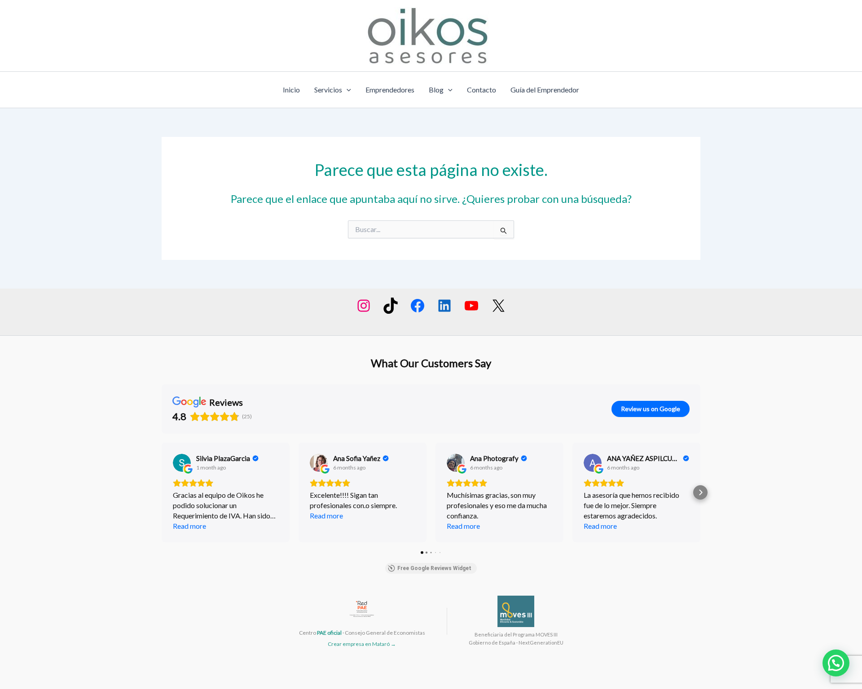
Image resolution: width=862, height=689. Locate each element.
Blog (436, 89)
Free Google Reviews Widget (434, 568)
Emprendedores (389, 89)
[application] (346, 90)
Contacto (481, 89)
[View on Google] (182, 463)
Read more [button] (189, 526)
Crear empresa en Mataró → (362, 644)
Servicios (328, 89)
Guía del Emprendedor (544, 89)
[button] (161, 492)
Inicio (291, 89)
